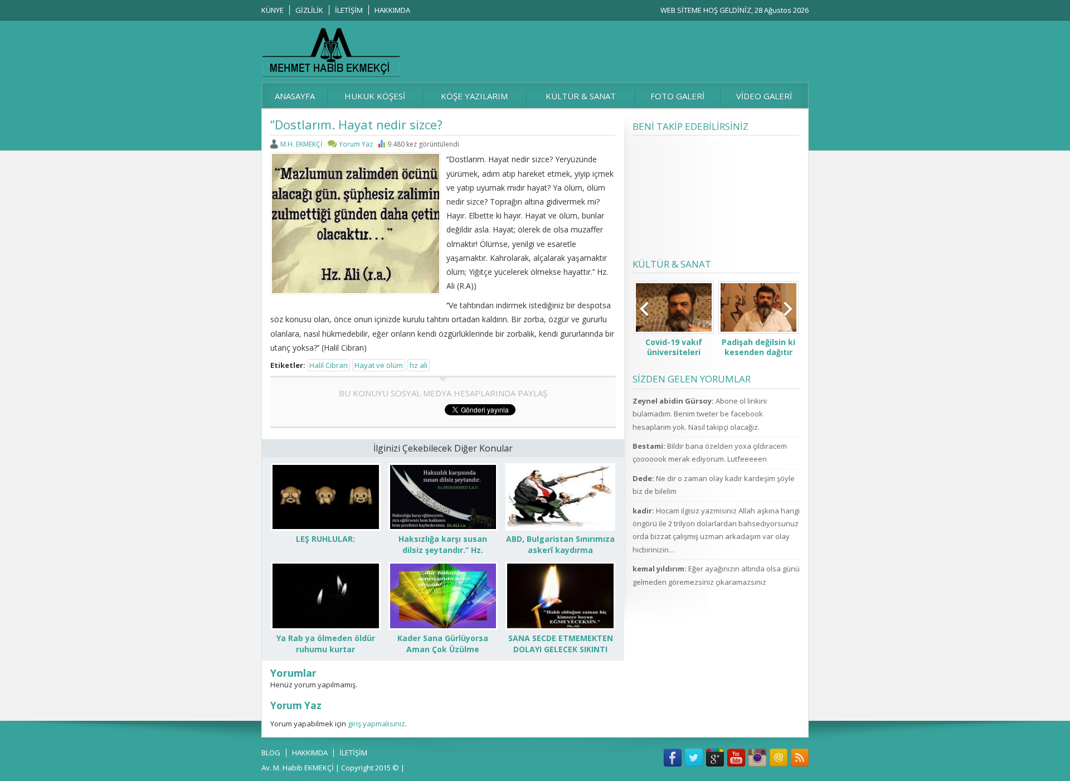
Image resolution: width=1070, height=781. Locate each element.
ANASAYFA (295, 95)
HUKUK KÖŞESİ (374, 95)
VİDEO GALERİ (764, 95)
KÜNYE (272, 10)
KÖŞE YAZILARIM (474, 95)
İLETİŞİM (349, 10)
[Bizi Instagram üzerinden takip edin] (757, 758)
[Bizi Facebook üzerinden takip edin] (673, 758)
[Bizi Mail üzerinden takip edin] (778, 758)
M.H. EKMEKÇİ (301, 144)
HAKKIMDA (392, 10)
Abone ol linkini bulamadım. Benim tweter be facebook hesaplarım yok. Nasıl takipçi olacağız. (700, 414)
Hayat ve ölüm (378, 365)
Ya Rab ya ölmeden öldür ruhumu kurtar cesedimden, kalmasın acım (325, 655)
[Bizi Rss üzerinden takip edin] (800, 758)
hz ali (418, 365)
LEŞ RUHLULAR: (325, 538)
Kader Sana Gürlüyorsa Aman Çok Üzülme (442, 643)
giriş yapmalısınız (376, 724)
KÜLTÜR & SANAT (581, 95)
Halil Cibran (328, 365)
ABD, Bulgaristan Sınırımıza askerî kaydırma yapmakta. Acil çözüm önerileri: (560, 555)
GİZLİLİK (309, 10)
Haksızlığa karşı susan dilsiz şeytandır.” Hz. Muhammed (442, 549)
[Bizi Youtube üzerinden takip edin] (736, 758)
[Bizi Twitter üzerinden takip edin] (694, 758)
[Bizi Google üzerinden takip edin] (715, 758)
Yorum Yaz (356, 144)
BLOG (270, 753)
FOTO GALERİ (677, 95)
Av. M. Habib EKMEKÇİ (297, 768)
